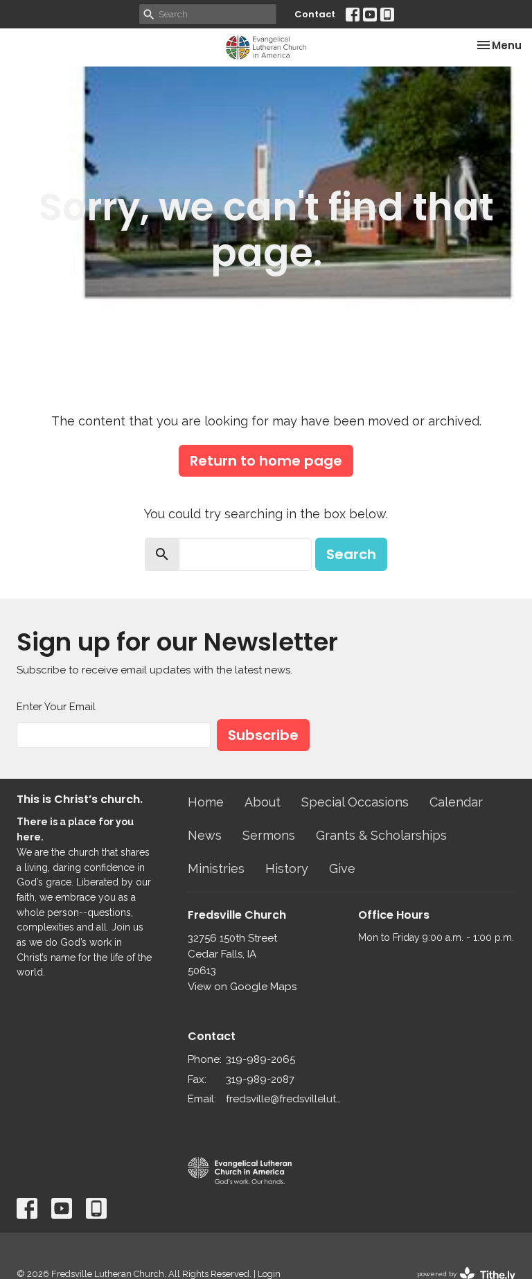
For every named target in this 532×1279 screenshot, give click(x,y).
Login (269, 1274)
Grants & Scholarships (381, 835)
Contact (314, 14)
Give (342, 868)
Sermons (268, 835)
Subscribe (263, 735)
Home (206, 802)
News (205, 835)
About (263, 802)
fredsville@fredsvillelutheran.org (285, 1099)
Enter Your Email (56, 706)
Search (351, 554)
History (286, 868)
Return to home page (266, 460)
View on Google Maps (242, 986)
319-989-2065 (260, 1059)
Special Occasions (355, 802)
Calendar (456, 802)
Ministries (216, 868)
